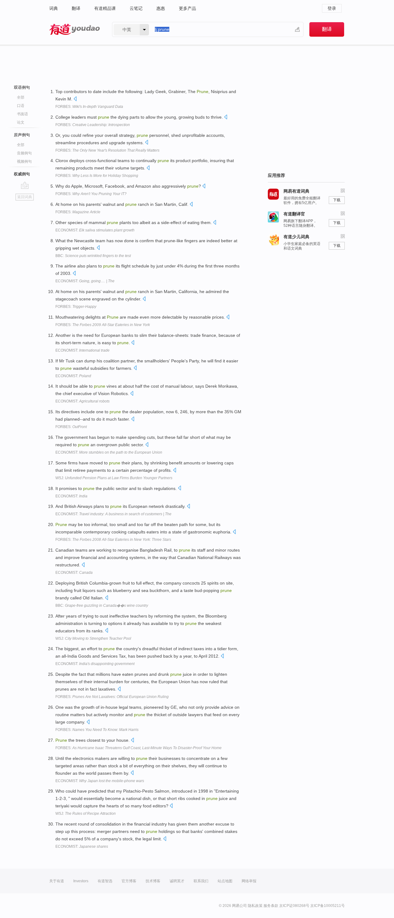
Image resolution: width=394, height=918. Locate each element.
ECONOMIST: (95, 230)
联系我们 (201, 881)
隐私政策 (255, 906)
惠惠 (160, 8)
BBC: (93, 256)
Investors (80, 881)
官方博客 (129, 881)
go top (25, 185)
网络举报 (249, 881)
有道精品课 (105, 8)
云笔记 (136, 8)
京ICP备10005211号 (327, 906)
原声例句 (22, 135)
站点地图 (225, 881)
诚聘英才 (177, 881)
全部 (20, 97)
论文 (20, 122)
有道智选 (105, 881)
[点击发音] (75, 99)
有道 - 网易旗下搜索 (74, 29)
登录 (332, 8)
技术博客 (153, 881)
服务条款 (270, 906)
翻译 (76, 8)
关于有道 (56, 881)
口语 (20, 106)
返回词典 (24, 197)
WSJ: (113, 478)
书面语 (22, 114)
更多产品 (187, 8)
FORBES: (89, 106)
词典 (53, 8)
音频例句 (24, 153)
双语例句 (22, 87)
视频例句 (24, 161)
